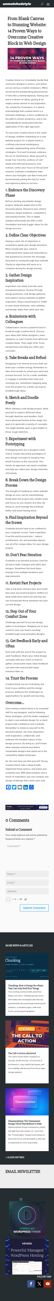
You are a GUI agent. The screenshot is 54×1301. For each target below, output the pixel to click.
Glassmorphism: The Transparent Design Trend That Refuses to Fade (25, 1122)
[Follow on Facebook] (31, 1283)
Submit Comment (34, 908)
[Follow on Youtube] (47, 1283)
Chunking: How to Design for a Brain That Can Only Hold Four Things (25, 987)
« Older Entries (14, 1157)
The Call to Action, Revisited (22, 1053)
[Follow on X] (39, 1283)
